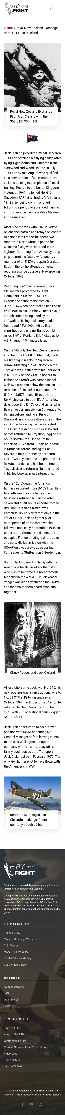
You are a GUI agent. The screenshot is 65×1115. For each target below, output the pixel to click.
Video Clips (10, 1053)
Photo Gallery (12, 1060)
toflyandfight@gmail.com (28, 1094)
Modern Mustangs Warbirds (20, 939)
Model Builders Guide (16, 952)
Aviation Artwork (14, 986)
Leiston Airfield (13, 1066)
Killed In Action (12, 1028)
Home (8, 28)
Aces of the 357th (14, 1034)
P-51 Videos (11, 945)
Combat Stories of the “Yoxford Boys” (26, 1047)
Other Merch (11, 999)
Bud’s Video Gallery (15, 964)
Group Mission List (15, 1041)
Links (7, 1006)
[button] (59, 9)
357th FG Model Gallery (17, 958)
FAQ (6, 993)
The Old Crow (12, 932)
